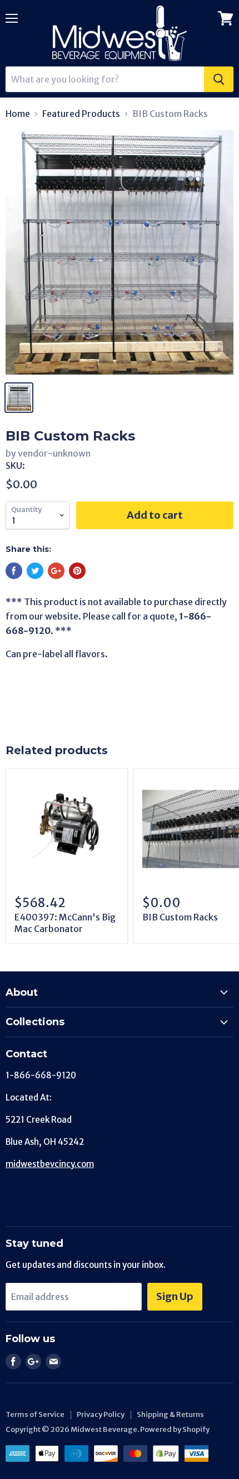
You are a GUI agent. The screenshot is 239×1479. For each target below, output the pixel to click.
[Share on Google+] (56, 570)
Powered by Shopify (175, 1429)
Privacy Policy (101, 1414)
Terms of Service (35, 1414)
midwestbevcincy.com (50, 1164)
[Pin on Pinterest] (77, 570)
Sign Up (174, 1296)
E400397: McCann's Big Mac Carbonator (65, 923)
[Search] (218, 79)
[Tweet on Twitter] (35, 570)
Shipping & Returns (170, 1414)
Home (18, 114)
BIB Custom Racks (180, 917)
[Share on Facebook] (14, 570)
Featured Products (81, 114)
